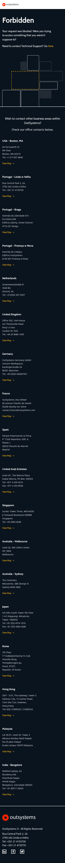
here (50, 46)
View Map (6, 163)
